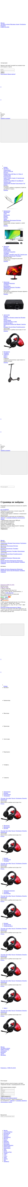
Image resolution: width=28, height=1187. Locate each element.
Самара (5, 1153)
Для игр (13, 798)
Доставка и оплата (5, 24)
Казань (5, 1140)
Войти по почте (5, 1098)
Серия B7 (6, 254)
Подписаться (4, 528)
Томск (5, 1157)
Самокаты (6, 354)
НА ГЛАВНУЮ (5, 509)
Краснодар (6, 1142)
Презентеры (7, 324)
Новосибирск (7, 1148)
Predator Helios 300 (8, 174)
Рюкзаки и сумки (12, 321)
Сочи (5, 1154)
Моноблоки (7, 212)
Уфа (5, 1160)
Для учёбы (8, 798)
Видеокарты (7, 351)
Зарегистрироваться (5, 1096)
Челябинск (6, 1161)
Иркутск (6, 1138)
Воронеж (6, 1135)
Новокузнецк (7, 1146)
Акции (17, 24)
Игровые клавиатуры (15, 317)
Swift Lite (10, 171)
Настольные (7, 215)
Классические (7, 176)
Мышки (19, 324)
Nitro (9, 249)
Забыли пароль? (11, 74)
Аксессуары (7, 314)
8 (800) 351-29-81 (5, 27)
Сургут (5, 1156)
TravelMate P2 (12, 180)
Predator (6, 216)
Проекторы (6, 282)
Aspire (5, 213)
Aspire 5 (6, 178)
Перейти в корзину (5, 118)
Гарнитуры (6, 317)
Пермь (5, 1150)
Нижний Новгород (8, 1145)
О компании (4, 558)
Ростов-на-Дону (8, 1152)
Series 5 (5, 355)
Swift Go (6, 171)
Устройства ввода (8, 323)
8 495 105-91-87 (9, 592)
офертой (3, 517)
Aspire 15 (14, 178)
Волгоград (6, 1134)
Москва (5, 1130)
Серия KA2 (6, 251)
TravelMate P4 (19, 180)
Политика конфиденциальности (9, 607)
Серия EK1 (12, 251)
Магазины (13, 24)
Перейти (6, 190)
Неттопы (6, 217)
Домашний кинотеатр (9, 283)
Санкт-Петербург (8, 1131)
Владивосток (7, 1133)
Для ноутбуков (7, 320)
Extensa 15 (6, 180)
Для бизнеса (23, 24)
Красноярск (7, 1144)
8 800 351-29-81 (5, 587)
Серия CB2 (17, 254)
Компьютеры (7, 211)
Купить (2, 803)
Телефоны (6, 353)
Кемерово (6, 1141)
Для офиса (6, 253)
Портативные (7, 286)
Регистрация (4, 74)
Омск (5, 1149)
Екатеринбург (7, 1137)
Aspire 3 (10, 178)
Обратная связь (16, 558)
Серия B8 (11, 254)
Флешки (6, 321)
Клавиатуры (13, 324)
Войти (2, 72)
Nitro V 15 (15, 174)
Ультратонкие (7, 170)
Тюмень (6, 1158)
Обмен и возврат (5, 1049)
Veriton (5, 219)
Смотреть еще (7, 175)
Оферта (19, 607)
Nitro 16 (21, 174)
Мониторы (6, 246)
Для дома (3, 798)
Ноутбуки (6, 168)
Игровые (6, 172)
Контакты (3, 25)
